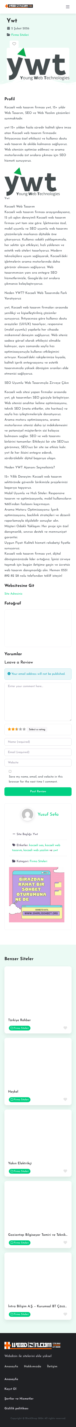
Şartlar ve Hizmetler (19, 1398)
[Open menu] (67, 7)
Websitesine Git (19, 586)
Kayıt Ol (10, 1389)
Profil (9, 99)
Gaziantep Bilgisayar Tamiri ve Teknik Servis (41, 1235)
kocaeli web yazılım (36, 850)
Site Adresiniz (13, 593)
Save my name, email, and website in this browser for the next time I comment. (36, 779)
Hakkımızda (32, 1366)
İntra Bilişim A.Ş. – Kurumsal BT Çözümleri (40, 1306)
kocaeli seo (36, 845)
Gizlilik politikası (16, 1408)
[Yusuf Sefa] (27, 814)
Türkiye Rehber (19, 1020)
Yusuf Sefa (48, 815)
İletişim (52, 1366)
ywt (55, 850)
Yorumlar (13, 654)
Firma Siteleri (20, 35)
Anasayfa (11, 1366)
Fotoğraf (12, 603)
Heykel (13, 1092)
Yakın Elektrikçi (20, 1163)
